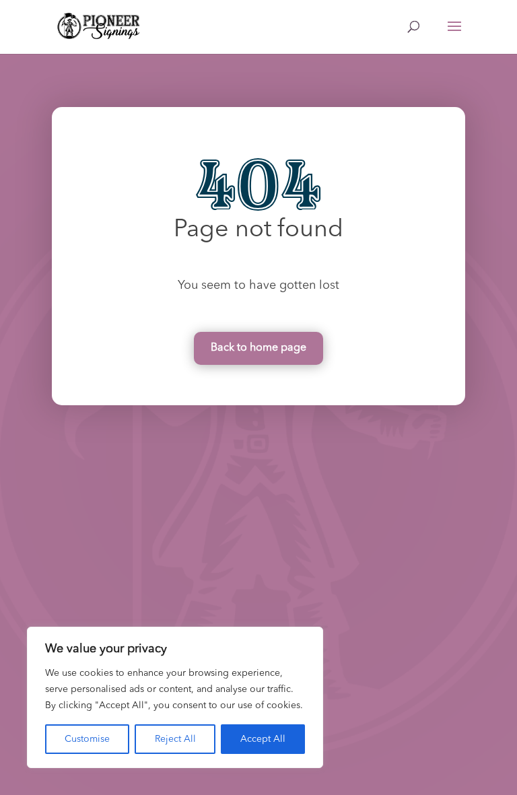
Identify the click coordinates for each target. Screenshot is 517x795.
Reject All (175, 739)
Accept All (262, 739)
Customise (87, 739)
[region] (175, 697)
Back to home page (258, 348)
